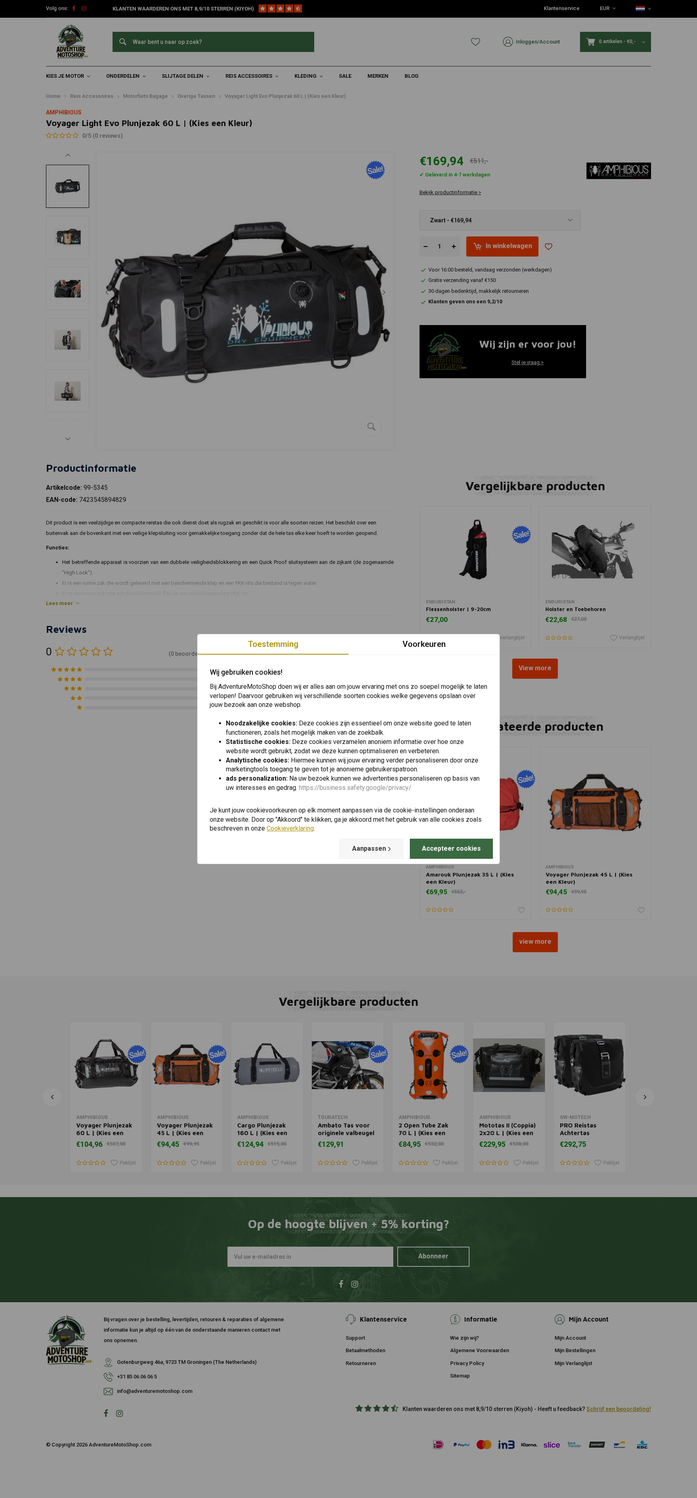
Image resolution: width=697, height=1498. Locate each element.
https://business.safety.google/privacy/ (355, 787)
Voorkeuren (424, 644)
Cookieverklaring (290, 829)
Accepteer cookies (451, 848)
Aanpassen (369, 848)
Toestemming (273, 644)
